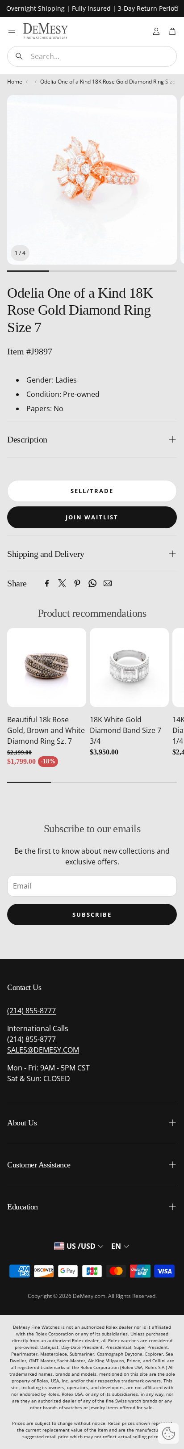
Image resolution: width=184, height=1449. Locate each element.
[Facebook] (47, 583)
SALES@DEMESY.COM (43, 1050)
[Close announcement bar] (175, 6)
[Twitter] (62, 583)
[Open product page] (46, 667)
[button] (92, 56)
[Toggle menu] (11, 31)
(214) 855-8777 (31, 1010)
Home (14, 81)
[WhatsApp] (92, 583)
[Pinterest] (77, 583)
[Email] (108, 583)
